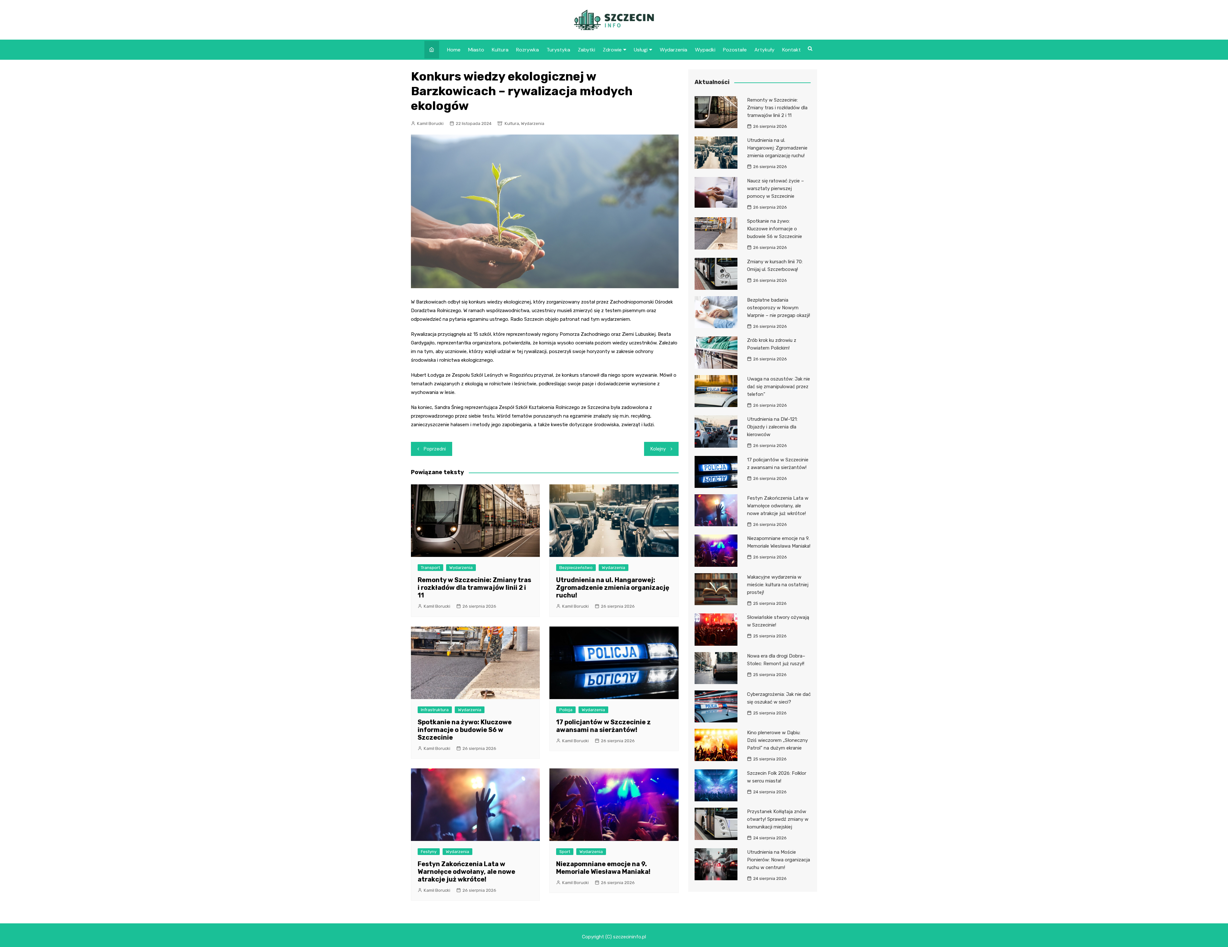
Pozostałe (735, 49)
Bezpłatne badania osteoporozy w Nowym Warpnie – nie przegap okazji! (778, 307)
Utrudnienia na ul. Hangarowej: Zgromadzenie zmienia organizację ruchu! (612, 587)
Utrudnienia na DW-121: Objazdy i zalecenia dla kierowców (772, 426)
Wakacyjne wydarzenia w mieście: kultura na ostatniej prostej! (777, 584)
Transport (430, 567)
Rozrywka (527, 49)
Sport (564, 851)
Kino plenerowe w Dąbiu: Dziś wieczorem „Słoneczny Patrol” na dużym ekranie (777, 740)
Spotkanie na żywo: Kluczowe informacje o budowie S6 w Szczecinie (465, 729)
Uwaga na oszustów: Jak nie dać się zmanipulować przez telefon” (778, 386)
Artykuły (764, 49)
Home (453, 49)
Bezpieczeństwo (576, 567)
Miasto (476, 49)
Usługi (641, 49)
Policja (565, 709)
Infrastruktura (435, 709)
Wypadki (705, 49)
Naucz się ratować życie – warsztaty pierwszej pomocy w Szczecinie (775, 188)
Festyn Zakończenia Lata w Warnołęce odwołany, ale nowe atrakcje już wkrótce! (466, 871)
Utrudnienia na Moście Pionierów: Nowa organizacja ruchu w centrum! (778, 859)
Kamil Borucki (430, 123)
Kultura (500, 49)
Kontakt (791, 49)
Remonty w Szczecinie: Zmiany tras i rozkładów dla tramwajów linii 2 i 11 (474, 587)
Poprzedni (435, 449)
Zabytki (586, 49)
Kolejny (658, 449)
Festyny (429, 851)
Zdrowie (612, 49)
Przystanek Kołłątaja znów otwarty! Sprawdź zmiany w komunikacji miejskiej (777, 819)
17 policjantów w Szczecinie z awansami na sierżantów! (603, 726)
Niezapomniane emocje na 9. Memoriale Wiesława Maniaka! (603, 867)
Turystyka (558, 49)
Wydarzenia (673, 49)
